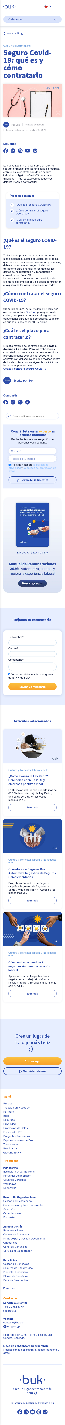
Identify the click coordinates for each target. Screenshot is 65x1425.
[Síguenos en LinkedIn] (26, 1412)
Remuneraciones (13, 1230)
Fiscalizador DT (12, 1132)
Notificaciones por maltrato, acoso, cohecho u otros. (31, 1349)
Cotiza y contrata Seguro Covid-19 (24, 368)
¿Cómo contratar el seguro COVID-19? (32, 212)
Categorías (15, 19)
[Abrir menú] (60, 6)
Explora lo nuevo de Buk (18, 1140)
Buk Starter (10, 1148)
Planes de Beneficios (15, 1276)
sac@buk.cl (10, 1310)
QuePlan (31, 312)
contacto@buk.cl (13, 1322)
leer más (32, 807)
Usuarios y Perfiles (14, 1179)
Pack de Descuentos (15, 1280)
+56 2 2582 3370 (13, 1306)
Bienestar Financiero (15, 1272)
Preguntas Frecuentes (16, 1136)
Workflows (9, 1183)
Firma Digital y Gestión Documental (24, 1238)
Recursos (9, 1119)
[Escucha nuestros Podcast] (45, 1412)
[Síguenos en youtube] (27, 151)
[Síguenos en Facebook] (19, 1412)
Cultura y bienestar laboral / (25, 770)
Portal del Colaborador (17, 1175)
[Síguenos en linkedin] (13, 151)
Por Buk (16, 124)
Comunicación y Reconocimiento (23, 1205)
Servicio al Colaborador (17, 1250)
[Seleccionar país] (48, 6)
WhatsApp (13, 1326)
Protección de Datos (15, 1128)
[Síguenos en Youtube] (32, 1412)
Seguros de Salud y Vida (18, 1268)
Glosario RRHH (12, 1152)
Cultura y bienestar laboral (17, 45)
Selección (9, 1209)
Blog (6, 1115)
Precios (7, 1103)
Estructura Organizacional (19, 1171)
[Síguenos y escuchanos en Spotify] (35, 151)
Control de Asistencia (16, 1234)
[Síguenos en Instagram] (38, 1412)
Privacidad (9, 1124)
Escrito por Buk (23, 380)
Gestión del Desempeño (17, 1201)
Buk (45, 770)
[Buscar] (9, 416)
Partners (8, 1111)
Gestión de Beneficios (16, 1263)
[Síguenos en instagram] (20, 151)
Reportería (9, 1187)
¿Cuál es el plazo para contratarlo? (29, 221)
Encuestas (9, 1217)
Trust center (10, 1144)
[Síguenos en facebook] (5, 151)
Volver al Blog (15, 33)
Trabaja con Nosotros (16, 1107)
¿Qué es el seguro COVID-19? (33, 204)
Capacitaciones (12, 1213)
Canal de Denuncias (15, 1246)
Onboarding (10, 1242)
